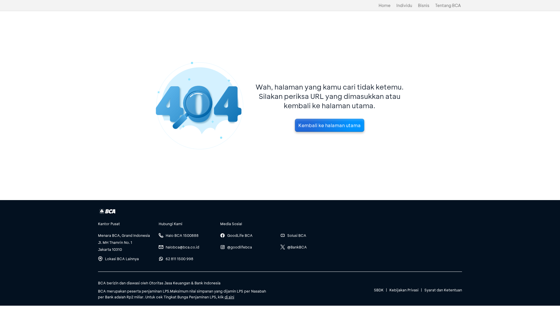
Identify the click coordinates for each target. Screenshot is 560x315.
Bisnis (423, 5)
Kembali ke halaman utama (329, 125)
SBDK (379, 290)
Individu (404, 5)
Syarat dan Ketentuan (443, 290)
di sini (229, 297)
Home (385, 5)
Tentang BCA (448, 5)
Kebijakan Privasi (404, 290)
